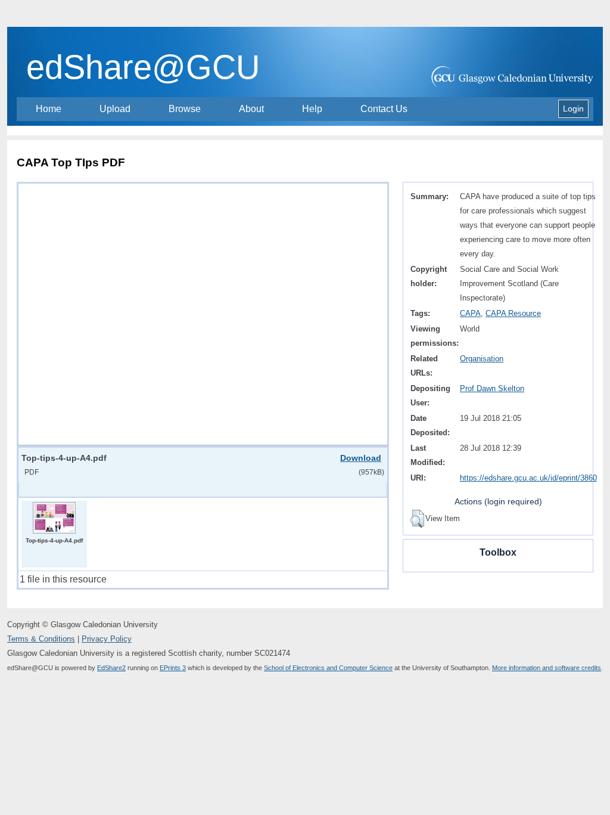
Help (312, 109)
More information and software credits (546, 667)
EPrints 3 (173, 667)
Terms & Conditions (41, 638)
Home (48, 109)
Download (360, 458)
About (251, 109)
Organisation (481, 358)
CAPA (470, 313)
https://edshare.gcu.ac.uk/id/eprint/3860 (528, 477)
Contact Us (383, 109)
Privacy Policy (107, 638)
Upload (114, 109)
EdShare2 (111, 667)
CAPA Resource (513, 313)
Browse (185, 109)
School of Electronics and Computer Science (328, 667)
